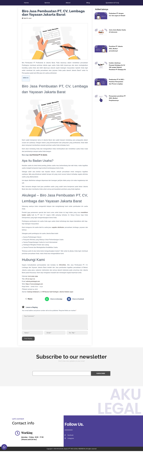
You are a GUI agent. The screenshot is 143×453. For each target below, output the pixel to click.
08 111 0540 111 (30, 279)
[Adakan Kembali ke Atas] (139, 449)
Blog (88, 3)
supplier (54, 227)
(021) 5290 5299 (33, 276)
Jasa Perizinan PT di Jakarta (38, 155)
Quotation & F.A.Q (112, 3)
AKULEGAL (62, 265)
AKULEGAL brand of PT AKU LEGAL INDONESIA (71, 448)
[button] (55, 299)
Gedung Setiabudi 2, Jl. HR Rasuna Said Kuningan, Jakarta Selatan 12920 (50, 292)
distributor (60, 227)
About (68, 3)
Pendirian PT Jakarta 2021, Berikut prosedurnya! (116, 49)
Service (47, 3)
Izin (30, 174)
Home (26, 3)
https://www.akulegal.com (34, 284)
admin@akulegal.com (33, 281)
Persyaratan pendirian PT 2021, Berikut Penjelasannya (117, 98)
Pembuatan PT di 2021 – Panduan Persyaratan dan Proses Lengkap (117, 82)
